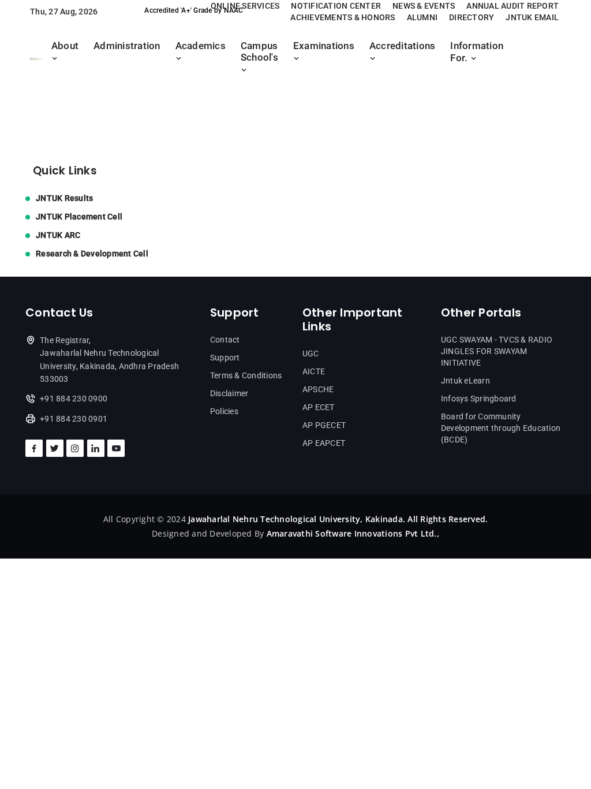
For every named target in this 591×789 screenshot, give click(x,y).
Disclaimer (229, 393)
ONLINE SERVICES (245, 5)
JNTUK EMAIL (532, 17)
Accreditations (402, 45)
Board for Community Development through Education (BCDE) (500, 428)
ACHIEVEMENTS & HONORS (342, 17)
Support (225, 357)
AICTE (313, 371)
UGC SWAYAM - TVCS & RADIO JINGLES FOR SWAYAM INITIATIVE (496, 351)
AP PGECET (324, 425)
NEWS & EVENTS (423, 5)
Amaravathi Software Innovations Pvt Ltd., (353, 533)
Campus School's (259, 51)
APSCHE (318, 389)
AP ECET (318, 407)
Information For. (476, 52)
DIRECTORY (471, 17)
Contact (225, 339)
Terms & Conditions (246, 375)
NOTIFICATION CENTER (336, 5)
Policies (224, 411)
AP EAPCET (323, 443)
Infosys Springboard (479, 398)
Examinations (323, 45)
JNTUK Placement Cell (79, 216)
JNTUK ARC (58, 235)
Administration (126, 45)
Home (37, 105)
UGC (310, 353)
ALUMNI (422, 17)
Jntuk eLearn (465, 380)
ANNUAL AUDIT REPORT (512, 5)
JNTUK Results (64, 198)
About (64, 45)
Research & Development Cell (92, 253)
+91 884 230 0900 (73, 398)
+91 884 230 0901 (73, 418)
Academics (200, 45)
